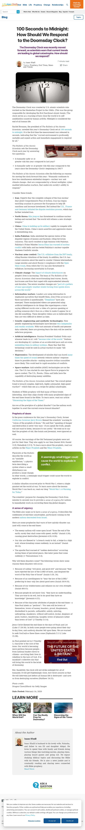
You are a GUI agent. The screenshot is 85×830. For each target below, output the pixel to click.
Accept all (52, 821)
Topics (78, 17)
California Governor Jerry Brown (27, 420)
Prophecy (38, 5)
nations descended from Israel (33, 518)
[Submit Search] (18, 11)
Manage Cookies (34, 821)
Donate (43, 12)
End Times (43, 65)
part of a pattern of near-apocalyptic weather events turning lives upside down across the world (44, 287)
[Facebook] (3, 800)
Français (71, 12)
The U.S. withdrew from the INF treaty (54, 254)
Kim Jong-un (34, 216)
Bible (25, 5)
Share (65, 65)
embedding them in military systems (31, 345)
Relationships (57, 5)
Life (30, 5)
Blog (60, 12)
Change (47, 5)
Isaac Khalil (30, 62)
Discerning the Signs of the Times (28, 400)
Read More (29, 769)
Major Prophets (33, 448)
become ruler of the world (50, 339)
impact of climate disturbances (49, 273)
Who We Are (36, 12)
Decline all (69, 821)
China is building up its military (36, 226)
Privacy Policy (30, 815)
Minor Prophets (54, 448)
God (19, 5)
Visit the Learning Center (77, 5)
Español (65, 12)
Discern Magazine (52, 12)
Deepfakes (50, 300)
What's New (27, 12)
